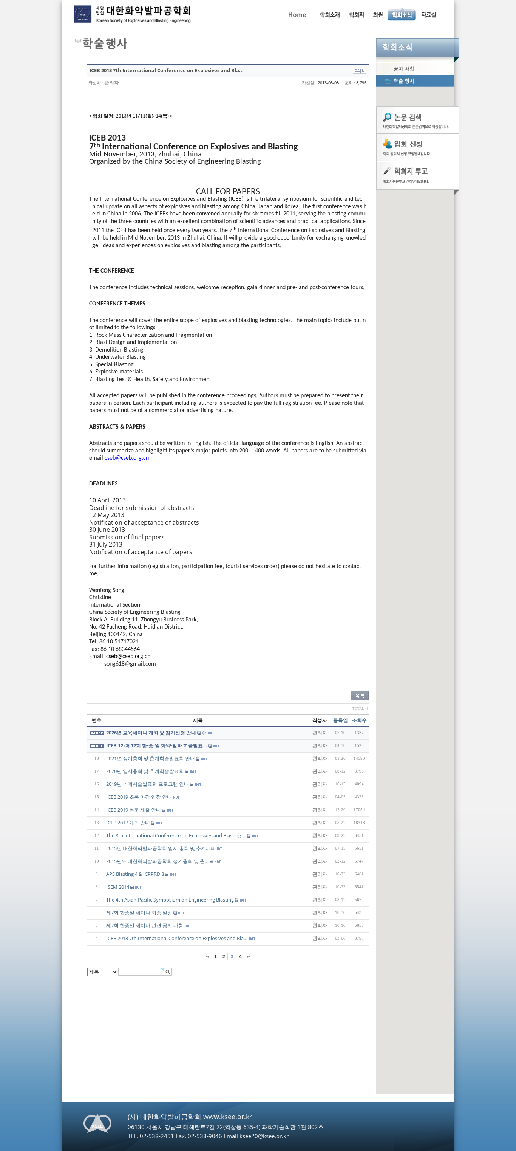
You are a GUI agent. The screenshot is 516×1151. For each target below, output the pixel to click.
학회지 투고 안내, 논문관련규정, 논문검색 (356, 14)
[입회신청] (417, 147)
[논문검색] (417, 119)
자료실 (428, 14)
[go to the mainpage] (133, 16)
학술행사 (415, 80)
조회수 (359, 720)
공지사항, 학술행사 (402, 14)
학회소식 (417, 47)
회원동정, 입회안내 (378, 14)
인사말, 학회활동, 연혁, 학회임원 (329, 14)
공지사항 (415, 68)
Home (296, 14)
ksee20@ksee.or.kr (264, 1136)
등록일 (340, 720)
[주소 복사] (359, 70)
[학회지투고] (417, 175)
